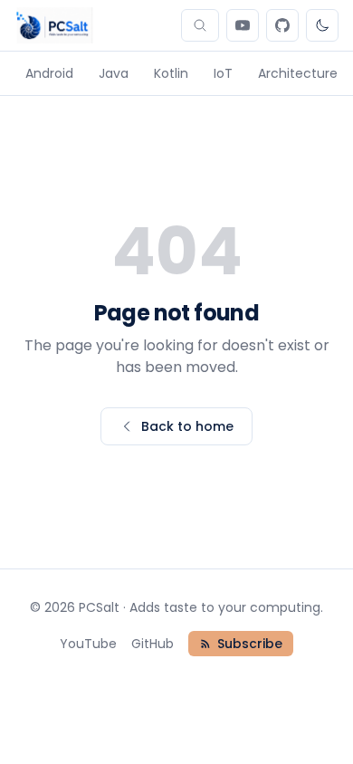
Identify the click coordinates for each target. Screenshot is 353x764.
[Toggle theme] (322, 25)
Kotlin (171, 73)
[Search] (200, 25)
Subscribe (249, 644)
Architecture (298, 73)
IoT (223, 73)
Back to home (187, 426)
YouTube (88, 644)
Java (114, 73)
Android (49, 73)
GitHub (152, 644)
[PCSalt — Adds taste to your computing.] (53, 25)
